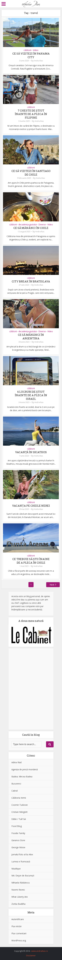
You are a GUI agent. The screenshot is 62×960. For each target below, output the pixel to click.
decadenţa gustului (28, 224)
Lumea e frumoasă (20, 861)
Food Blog (16, 826)
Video (35, 50)
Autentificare (17, 919)
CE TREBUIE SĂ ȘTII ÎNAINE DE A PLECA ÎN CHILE (31, 560)
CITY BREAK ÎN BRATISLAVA (31, 281)
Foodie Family (18, 833)
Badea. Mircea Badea (21, 776)
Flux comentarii (18, 933)
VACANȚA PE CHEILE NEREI (31, 505)
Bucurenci (16, 783)
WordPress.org (18, 940)
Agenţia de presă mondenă (24, 769)
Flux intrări (16, 926)
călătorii (27, 50)
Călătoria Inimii (18, 797)
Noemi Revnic (18, 889)
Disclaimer (31, 955)
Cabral (14, 790)
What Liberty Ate (19, 896)
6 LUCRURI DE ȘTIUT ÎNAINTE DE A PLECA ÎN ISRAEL (31, 395)
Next (52, 584)
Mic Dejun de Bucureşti (22, 875)
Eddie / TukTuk (18, 819)
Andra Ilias (38, 61)
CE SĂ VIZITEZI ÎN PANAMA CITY (31, 55)
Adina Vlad (16, 762)
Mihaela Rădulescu (20, 882)
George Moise (18, 847)
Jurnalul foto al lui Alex (22, 854)
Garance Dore (18, 840)
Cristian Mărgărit (19, 811)
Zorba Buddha (18, 903)
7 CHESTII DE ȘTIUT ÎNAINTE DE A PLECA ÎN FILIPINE (31, 114)
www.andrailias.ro (39, 951)
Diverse (42, 224)
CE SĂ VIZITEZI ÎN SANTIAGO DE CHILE (30, 172)
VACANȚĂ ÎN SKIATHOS (31, 452)
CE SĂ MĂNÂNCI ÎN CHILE (30, 228)
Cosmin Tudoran (19, 804)
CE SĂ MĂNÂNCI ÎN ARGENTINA (31, 336)
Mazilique (16, 868)
